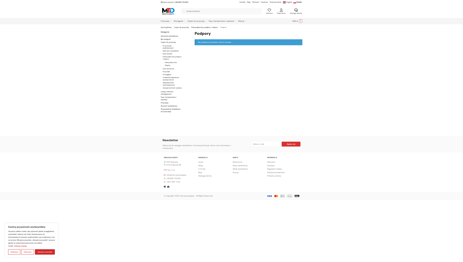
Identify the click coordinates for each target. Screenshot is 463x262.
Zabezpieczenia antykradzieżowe (169, 84)
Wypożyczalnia (275, 2)
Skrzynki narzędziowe (169, 106)
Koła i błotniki (167, 54)
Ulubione (269, 13)
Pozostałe (166, 72)
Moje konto (281, 13)
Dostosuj (14, 252)
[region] (31, 240)
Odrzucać (27, 252)
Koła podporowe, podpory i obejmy (204, 27)
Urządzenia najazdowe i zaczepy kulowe (171, 78)
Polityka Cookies (20, 246)
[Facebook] (165, 187)
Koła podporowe (171, 62)
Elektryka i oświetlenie (171, 51)
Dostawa (264, 2)
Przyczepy (164, 103)
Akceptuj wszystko (45, 252)
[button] (297, 21)
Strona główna (166, 27)
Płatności (255, 2)
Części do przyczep (181, 27)
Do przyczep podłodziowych (168, 47)
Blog (248, 2)
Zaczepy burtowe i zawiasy (172, 88)
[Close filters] (185, 32)
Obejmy (167, 65)
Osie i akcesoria (168, 69)
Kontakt (242, 2)
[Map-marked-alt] (168, 187)
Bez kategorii (166, 39)
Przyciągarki (167, 75)
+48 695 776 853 (181, 2)
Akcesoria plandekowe (169, 36)
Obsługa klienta (296, 13)
